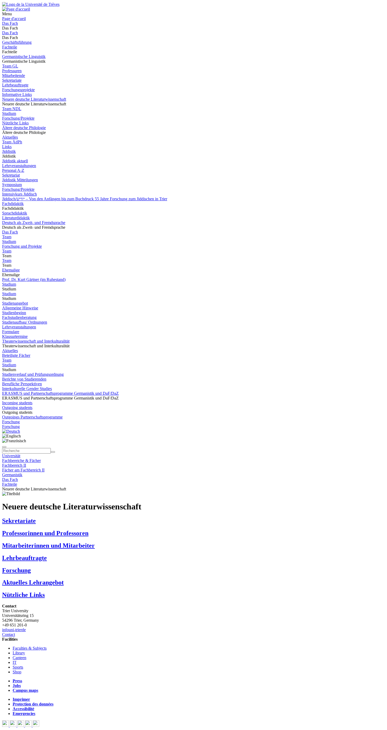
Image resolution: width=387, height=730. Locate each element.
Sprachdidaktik (14, 213)
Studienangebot (15, 303)
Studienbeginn (14, 312)
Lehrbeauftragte (15, 85)
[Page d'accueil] (16, 9)
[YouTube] (21, 725)
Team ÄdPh (12, 142)
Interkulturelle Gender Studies (27, 388)
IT (15, 662)
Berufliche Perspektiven (22, 384)
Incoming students (17, 403)
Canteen (19, 657)
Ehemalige (11, 270)
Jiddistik (9, 151)
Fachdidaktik (13, 203)
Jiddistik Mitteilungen (20, 180)
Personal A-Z (13, 170)
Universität (11, 456)
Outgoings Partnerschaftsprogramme (32, 417)
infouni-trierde (14, 629)
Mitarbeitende (13, 75)
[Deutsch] (11, 431)
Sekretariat (11, 175)
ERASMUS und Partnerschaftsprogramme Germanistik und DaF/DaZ (60, 393)
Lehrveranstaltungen (19, 165)
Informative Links (17, 94)
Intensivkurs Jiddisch (19, 194)
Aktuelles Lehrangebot (33, 582)
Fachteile (9, 47)
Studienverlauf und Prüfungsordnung (33, 374)
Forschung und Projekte (22, 246)
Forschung (11, 422)
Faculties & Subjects (30, 648)
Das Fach (10, 23)
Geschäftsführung (17, 42)
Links (7, 146)
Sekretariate (12, 80)
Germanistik (12, 475)
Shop (17, 672)
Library (19, 653)
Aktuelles (10, 137)
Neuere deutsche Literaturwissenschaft (34, 99)
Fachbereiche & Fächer (21, 460)
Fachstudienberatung (19, 317)
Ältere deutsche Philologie (24, 127)
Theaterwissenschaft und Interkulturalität (36, 341)
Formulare (10, 331)
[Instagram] (29, 725)
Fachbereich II (14, 465)
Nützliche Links (15, 123)
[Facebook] (6, 725)
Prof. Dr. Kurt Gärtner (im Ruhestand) (34, 279)
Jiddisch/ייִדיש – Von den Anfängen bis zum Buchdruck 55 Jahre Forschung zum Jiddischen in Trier (84, 199)
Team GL (10, 66)
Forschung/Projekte (18, 118)
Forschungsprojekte (18, 89)
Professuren (12, 71)
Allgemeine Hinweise (20, 308)
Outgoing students (17, 407)
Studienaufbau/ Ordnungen (24, 322)
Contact (8, 634)
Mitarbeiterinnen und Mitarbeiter (48, 545)
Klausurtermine (15, 336)
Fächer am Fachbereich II (23, 470)
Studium (9, 113)
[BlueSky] (13, 725)
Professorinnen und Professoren (45, 533)
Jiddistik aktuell (15, 161)
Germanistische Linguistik (24, 56)
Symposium (12, 184)
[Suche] (4, 447)
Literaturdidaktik (16, 218)
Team (6, 237)
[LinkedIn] (36, 725)
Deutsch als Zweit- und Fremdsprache (33, 222)
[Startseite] (30, 4)
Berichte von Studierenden (24, 379)
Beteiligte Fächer (16, 355)
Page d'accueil (14, 18)
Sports (18, 667)
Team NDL (11, 108)
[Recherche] (53, 452)
